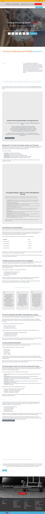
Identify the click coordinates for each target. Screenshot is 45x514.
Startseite (25, 502)
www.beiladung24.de (38, 509)
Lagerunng (15, 504)
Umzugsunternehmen (27, 506)
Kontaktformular (38, 4)
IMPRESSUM (4, 503)
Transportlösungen (15, 4)
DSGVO (3, 502)
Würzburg (3, 63)
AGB (3, 501)
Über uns (25, 503)
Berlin (24, 63)
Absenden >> (33, 33)
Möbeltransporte (16, 501)
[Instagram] (8, 512)
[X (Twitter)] (7, 512)
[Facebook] (5, 512)
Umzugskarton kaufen (17, 507)
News (30, 4)
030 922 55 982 (38, 507)
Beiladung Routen (24, 4)
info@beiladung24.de (38, 508)
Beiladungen (8, 4)
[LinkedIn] (3, 512)
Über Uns (33, 4)
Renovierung (15, 503)
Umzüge (14, 502)
